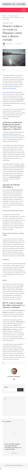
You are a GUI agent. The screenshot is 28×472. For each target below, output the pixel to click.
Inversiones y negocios (8, 23)
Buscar (6, 387)
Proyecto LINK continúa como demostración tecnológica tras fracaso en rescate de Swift (13, 446)
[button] (11, 453)
